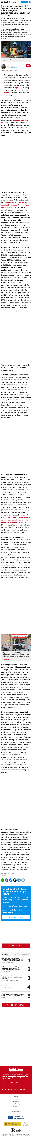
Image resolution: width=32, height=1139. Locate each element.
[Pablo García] (3, 66)
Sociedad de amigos (16, 1104)
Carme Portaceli (5, 988)
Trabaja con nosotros (16, 1101)
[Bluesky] (9, 1089)
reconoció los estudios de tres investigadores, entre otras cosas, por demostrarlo (15, 204)
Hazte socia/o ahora (16, 917)
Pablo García (10, 66)
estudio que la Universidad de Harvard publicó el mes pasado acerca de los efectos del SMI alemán (15, 519)
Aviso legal (16, 1106)
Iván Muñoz (4, 997)
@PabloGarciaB (13, 67)
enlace (6, 93)
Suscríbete (25, 2)
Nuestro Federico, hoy (7, 986)
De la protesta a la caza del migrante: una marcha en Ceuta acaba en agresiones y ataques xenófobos (12, 968)
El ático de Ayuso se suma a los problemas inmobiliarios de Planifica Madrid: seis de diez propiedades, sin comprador (12, 960)
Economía (3, 875)
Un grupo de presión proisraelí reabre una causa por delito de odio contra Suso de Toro (12, 977)
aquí (16, 88)
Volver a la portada (16, 1005)
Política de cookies (16, 1111)
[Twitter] (12, 1089)
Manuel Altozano (5, 971)
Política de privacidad (16, 1108)
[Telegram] (15, 1089)
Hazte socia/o (16, 1082)
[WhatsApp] (3, 1089)
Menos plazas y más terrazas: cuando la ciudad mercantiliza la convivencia (12, 994)
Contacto (16, 1096)
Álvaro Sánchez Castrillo (7, 962)
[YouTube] (21, 1089)
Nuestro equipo (16, 1099)
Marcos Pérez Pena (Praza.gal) (9, 980)
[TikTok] (24, 1089)
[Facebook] (5, 1089)
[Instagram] (17, 1089)
